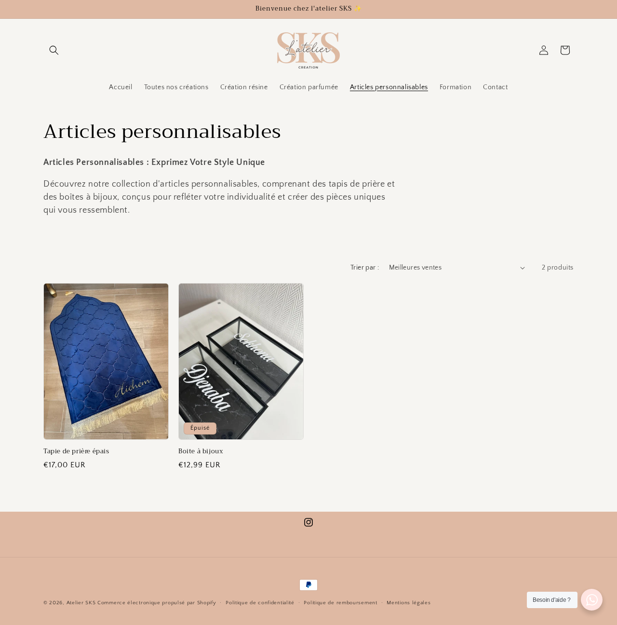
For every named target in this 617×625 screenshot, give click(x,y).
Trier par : (364, 268)
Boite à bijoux (200, 452)
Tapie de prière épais (76, 452)
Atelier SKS (82, 603)
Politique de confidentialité (260, 603)
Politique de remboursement (340, 603)
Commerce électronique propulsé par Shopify (156, 603)
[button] (54, 50)
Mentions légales (408, 603)
